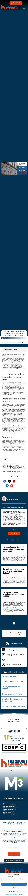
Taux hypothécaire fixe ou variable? (11, 688)
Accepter (14, 884)
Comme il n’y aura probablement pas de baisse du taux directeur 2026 (13, 608)
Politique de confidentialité (18, 894)
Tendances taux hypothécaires (13, 706)
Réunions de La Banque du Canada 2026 (12, 700)
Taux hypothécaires (21, 342)
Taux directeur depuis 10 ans (13, 682)
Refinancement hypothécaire (12, 694)
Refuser (14, 887)
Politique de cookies (8, 894)
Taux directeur (13, 338)
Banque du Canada (5, 342)
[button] (26, 875)
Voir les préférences (14, 891)
